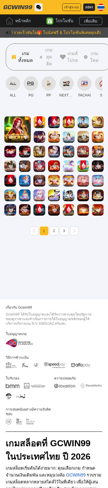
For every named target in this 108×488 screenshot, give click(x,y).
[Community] (39, 7)
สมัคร (89, 7)
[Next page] (74, 231)
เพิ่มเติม (90, 21)
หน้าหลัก (23, 20)
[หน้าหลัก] (17, 7)
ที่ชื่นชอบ (17, 121)
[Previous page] (34, 231)
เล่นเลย (17, 134)
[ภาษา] (101, 7)
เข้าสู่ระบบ (71, 7)
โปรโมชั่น (64, 20)
